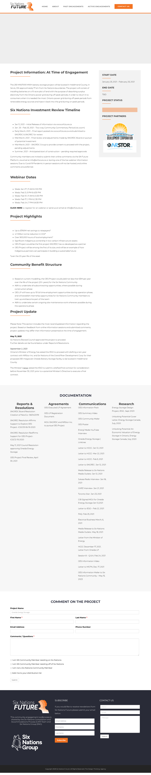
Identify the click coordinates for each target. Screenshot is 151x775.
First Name (16, 617)
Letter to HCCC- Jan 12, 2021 (90, 448)
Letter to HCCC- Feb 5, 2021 (90, 459)
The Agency (95, 769)
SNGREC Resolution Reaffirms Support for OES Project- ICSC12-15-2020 (24, 436)
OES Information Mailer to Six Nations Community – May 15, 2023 (91, 575)
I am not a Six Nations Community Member (32, 668)
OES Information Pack (88, 407)
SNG (39, 724)
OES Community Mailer (89, 419)
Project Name (17, 608)
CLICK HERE (16, 208)
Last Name (81, 617)
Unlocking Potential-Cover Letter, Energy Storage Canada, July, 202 (126, 419)
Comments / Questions (22, 636)
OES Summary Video (87, 413)
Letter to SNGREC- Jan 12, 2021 (92, 465)
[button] (138, 6)
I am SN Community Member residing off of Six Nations (38, 664)
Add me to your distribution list (27, 673)
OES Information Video (88, 561)
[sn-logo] (120, 123)
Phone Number (83, 627)
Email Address (17, 627)
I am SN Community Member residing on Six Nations (36, 660)
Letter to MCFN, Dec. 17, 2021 (91, 567)
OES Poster (83, 424)
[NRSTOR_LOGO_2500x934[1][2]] (119, 141)
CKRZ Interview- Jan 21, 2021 (91, 488)
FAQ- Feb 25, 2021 (86, 514)
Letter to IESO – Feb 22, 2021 (91, 508)
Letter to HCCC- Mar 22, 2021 (91, 453)
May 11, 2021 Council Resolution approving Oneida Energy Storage (24, 448)
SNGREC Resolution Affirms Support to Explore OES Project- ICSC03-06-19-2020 (23, 423)
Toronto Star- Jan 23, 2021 (89, 494)
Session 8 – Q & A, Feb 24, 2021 (92, 556)
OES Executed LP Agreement (58, 407)
